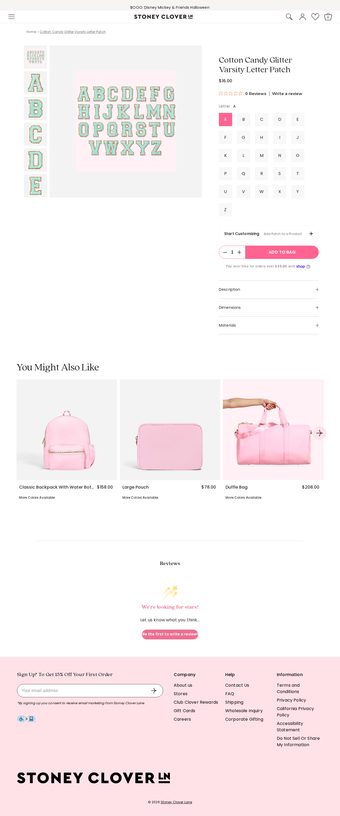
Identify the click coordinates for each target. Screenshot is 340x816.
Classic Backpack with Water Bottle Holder (56, 487)
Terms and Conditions (288, 688)
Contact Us (237, 685)
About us (183, 685)
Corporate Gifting (244, 719)
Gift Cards (185, 711)
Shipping (234, 702)
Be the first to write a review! (170, 634)
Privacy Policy (291, 700)
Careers (182, 719)
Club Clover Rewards (196, 702)
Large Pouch (135, 487)
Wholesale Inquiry (244, 711)
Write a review (287, 93)
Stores (181, 694)
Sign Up (153, 690)
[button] (11, 17)
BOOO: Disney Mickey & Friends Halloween (169, 6)
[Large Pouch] (170, 429)
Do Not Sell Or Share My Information (298, 741)
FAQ (229, 694)
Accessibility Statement (290, 726)
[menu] (27, 17)
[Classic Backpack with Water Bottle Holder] (66, 429)
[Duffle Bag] (273, 429)
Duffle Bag (237, 487)
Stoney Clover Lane (176, 802)
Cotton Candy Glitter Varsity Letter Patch (73, 31)
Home (31, 31)
